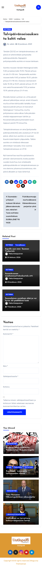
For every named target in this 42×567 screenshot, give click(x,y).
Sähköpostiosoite (10, 376)
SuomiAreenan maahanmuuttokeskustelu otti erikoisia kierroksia (19, 276)
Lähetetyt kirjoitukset (16, 514)
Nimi (5, 366)
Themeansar (21, 564)
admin (12, 44)
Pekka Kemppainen (16, 254)
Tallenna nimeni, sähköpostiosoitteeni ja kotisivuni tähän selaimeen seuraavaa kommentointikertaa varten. (19, 403)
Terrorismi (28, 467)
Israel (9, 467)
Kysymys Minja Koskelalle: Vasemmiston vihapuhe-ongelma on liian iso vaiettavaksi (20, 450)
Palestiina (18, 467)
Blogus (33, 561)
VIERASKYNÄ (12, 444)
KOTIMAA (7, 29)
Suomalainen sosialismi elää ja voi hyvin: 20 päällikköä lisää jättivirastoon (21, 300)
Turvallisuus (20, 245)
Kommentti (8, 334)
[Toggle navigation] (3, 7)
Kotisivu (6, 387)
